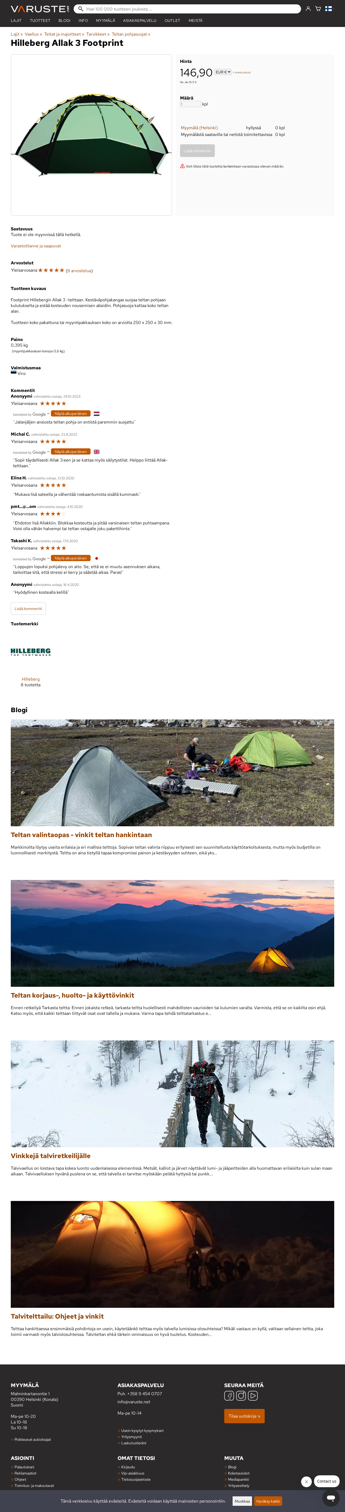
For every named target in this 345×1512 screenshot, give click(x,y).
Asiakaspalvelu (139, 20)
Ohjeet (20, 1479)
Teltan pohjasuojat (131, 34)
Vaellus (33, 34)
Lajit (16, 20)
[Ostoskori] (318, 9)
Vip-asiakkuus (132, 1473)
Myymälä (105, 20)
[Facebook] (229, 1396)
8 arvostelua (79, 271)
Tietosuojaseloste (136, 1479)
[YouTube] (253, 1396)
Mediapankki (238, 1479)
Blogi (232, 1466)
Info (83, 20)
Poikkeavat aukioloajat (33, 1439)
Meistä (196, 20)
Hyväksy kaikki (268, 1501)
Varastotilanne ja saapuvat (36, 246)
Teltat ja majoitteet (64, 34)
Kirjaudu (128, 1466)
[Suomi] (329, 9)
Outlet (173, 20)
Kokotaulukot (239, 1473)
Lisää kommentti (28, 608)
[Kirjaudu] (308, 9)
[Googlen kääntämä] (29, 414)
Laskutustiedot (133, 1442)
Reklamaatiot (25, 1473)
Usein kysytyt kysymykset (142, 1430)
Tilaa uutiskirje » (244, 1416)
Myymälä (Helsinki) (199, 128)
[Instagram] (241, 1396)
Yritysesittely (238, 1485)
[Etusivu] (40, 9)
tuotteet (40, 20)
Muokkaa (242, 1501)
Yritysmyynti (131, 1436)
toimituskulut (243, 72)
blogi (64, 20)
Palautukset (24, 1466)
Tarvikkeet (98, 34)
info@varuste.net (134, 1402)
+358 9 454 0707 (144, 1394)
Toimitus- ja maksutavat (34, 1485)
